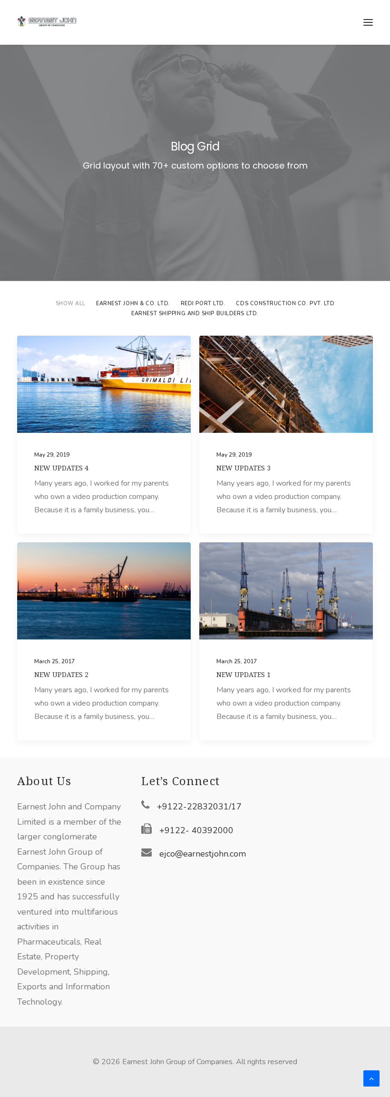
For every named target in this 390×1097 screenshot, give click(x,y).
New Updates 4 (61, 468)
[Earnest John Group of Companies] (52, 22)
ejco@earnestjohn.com (202, 853)
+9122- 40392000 (196, 830)
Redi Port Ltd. (203, 303)
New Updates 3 (243, 468)
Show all (71, 303)
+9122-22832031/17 (199, 806)
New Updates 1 (243, 674)
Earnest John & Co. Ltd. (133, 303)
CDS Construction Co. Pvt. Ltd (285, 303)
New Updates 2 (61, 674)
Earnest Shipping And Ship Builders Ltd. (194, 313)
